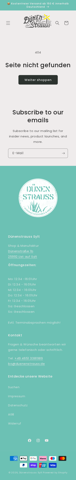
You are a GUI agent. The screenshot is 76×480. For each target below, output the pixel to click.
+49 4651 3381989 (29, 358)
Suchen (14, 387)
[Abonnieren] (63, 153)
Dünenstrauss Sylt (30, 472)
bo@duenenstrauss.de (26, 364)
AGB (11, 414)
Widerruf (14, 423)
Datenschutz (18, 405)
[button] (8, 23)
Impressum (16, 396)
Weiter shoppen (38, 80)
